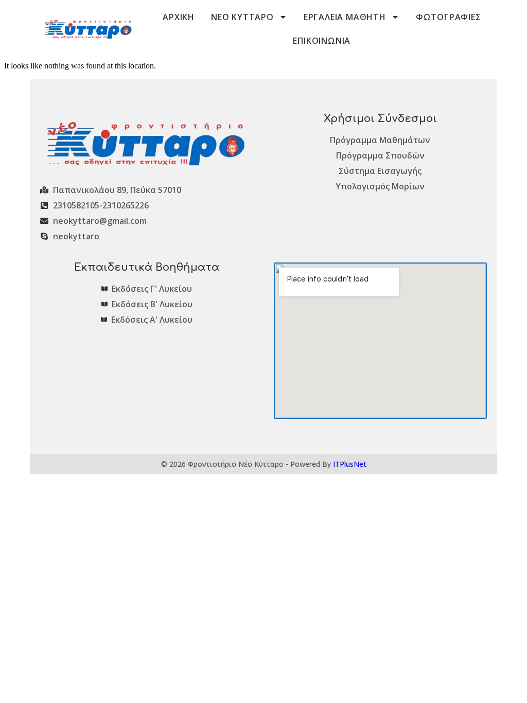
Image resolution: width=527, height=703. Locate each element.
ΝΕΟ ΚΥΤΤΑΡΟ (242, 17)
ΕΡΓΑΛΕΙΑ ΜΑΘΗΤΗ (345, 17)
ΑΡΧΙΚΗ (179, 17)
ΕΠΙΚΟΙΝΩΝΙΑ (321, 40)
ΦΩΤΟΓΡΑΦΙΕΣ (448, 17)
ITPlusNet (349, 464)
